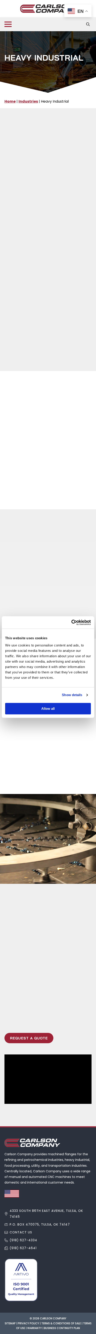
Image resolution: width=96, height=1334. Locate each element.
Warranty (34, 1328)
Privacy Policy (28, 1323)
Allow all (48, 708)
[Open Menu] (8, 24)
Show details (72, 695)
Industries (28, 101)
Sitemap (10, 1323)
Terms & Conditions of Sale (61, 1323)
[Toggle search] (88, 24)
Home (10, 101)
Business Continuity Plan (62, 1328)
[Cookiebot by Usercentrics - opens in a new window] (71, 622)
